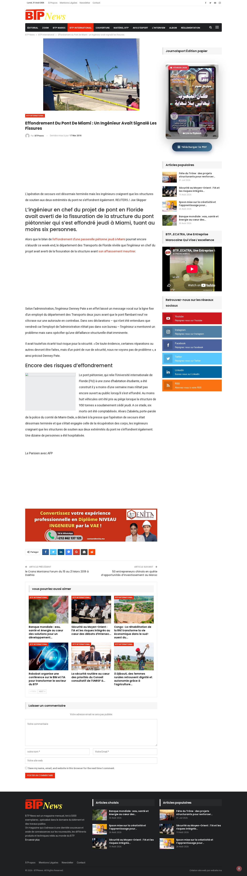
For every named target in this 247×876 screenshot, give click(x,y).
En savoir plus (32, 839)
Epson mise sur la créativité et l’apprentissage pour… (197, 203)
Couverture (103, 28)
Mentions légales (68, 3)
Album (173, 28)
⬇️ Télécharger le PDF (192, 147)
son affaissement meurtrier (116, 251)
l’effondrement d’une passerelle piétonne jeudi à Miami (88, 239)
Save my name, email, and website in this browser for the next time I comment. (71, 768)
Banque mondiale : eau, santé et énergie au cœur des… (199, 218)
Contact (96, 3)
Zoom (45, 28)
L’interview (158, 28)
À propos (52, 3)
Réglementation (190, 28)
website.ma (216, 870)
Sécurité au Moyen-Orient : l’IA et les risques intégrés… (199, 189)
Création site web (198, 870)
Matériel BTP (121, 28)
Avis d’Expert (140, 28)
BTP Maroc (59, 28)
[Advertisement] (91, 166)
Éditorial (32, 28)
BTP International (81, 28)
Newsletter (85, 3)
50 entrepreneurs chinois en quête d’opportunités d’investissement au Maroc (129, 573)
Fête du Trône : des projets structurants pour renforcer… (197, 175)
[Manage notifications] (239, 868)
